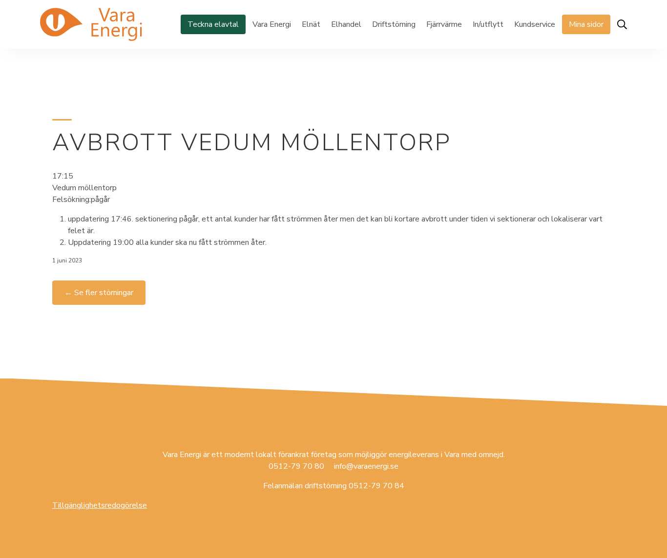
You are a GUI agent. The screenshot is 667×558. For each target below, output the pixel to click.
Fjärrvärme (444, 24)
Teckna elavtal (213, 24)
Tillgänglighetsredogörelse (99, 505)
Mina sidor (586, 24)
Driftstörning (394, 24)
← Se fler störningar (98, 292)
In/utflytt (488, 24)
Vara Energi (271, 24)
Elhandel (346, 24)
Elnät (311, 24)
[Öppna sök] (622, 24)
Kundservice (534, 24)
